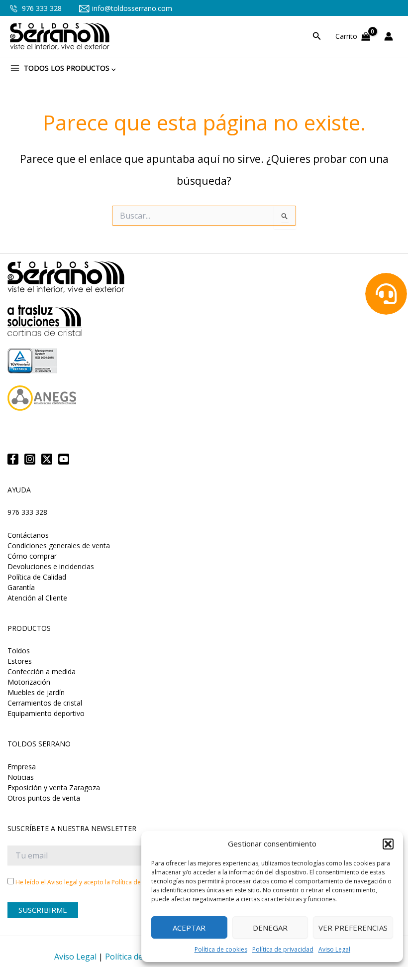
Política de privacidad (282, 949)
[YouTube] (63, 459)
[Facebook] (12, 459)
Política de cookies (221, 949)
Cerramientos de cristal (44, 703)
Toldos (18, 650)
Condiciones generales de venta (58, 545)
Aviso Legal (334, 949)
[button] (388, 844)
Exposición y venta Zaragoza (53, 787)
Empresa (21, 766)
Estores (19, 661)
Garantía (21, 587)
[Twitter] (46, 459)
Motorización (28, 682)
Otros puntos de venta (43, 798)
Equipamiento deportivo (46, 713)
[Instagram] (29, 459)
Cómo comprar (32, 556)
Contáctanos (28, 535)
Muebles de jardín (36, 692)
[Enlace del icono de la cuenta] (391, 36)
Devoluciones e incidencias (50, 566)
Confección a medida (41, 671)
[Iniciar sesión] (391, 36)
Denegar (270, 928)
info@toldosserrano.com (132, 8)
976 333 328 (41, 8)
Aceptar (189, 928)
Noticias (20, 777)
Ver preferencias (353, 928)
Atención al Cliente (37, 598)
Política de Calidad (36, 577)
